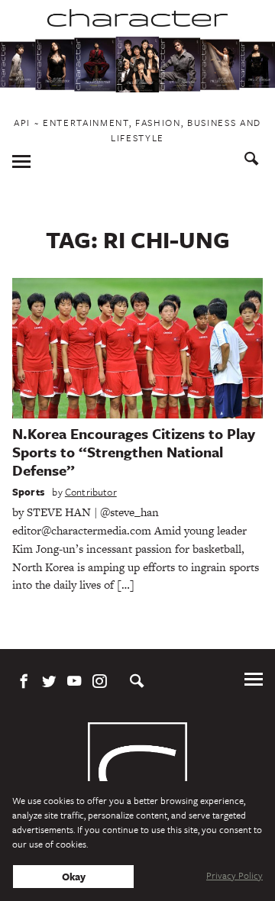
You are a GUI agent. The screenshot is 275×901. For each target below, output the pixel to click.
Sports (28, 491)
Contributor (91, 491)
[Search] (252, 161)
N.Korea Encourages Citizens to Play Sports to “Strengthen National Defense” (133, 451)
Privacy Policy (234, 875)
